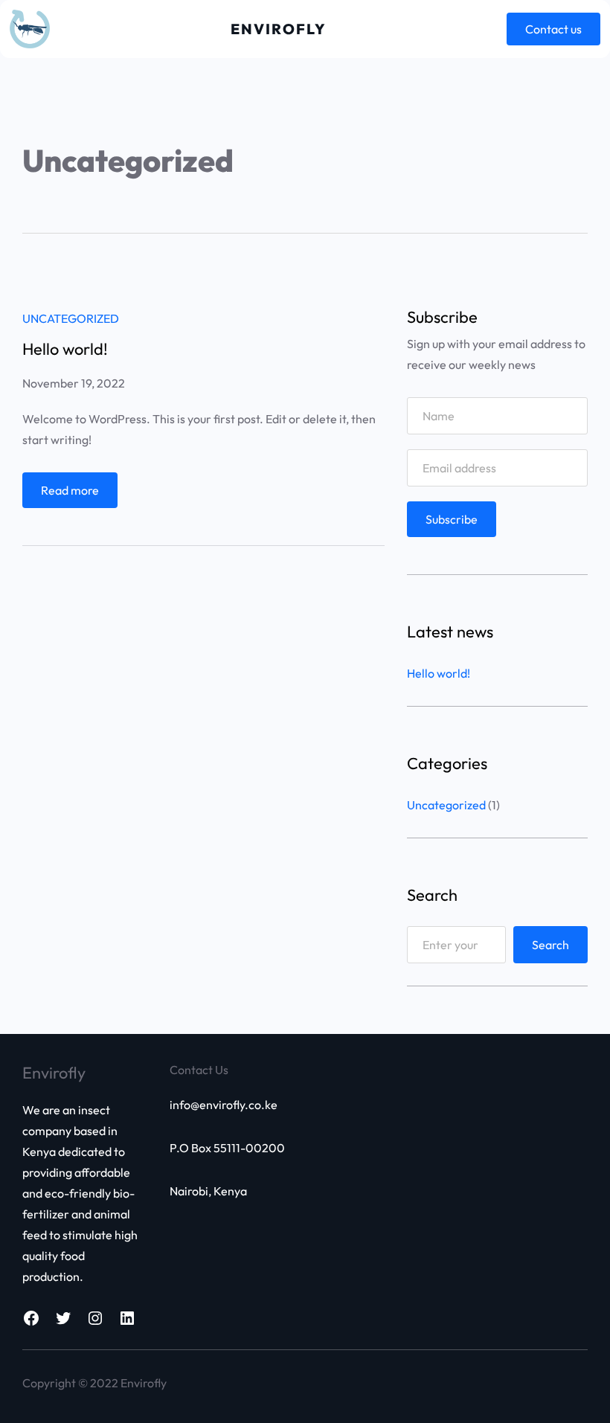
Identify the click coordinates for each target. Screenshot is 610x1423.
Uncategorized (70, 318)
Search (550, 944)
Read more (74, 495)
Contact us (553, 29)
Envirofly (279, 28)
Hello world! (65, 349)
